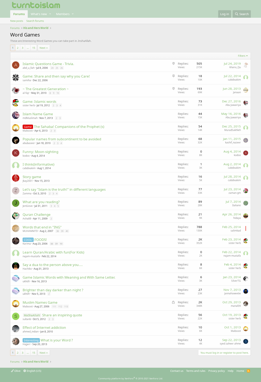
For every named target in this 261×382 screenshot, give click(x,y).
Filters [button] (241, 56)
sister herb (29, 105)
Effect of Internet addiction (44, 327)
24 (52, 67)
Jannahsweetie (232, 293)
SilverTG (236, 280)
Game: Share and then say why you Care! (56, 76)
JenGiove (28, 206)
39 (62, 231)
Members (63, 14)
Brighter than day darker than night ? (53, 290)
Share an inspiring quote (62, 315)
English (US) (33, 371)
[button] (50, 14)
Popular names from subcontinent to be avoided (62, 139)
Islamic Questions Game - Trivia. (48, 63)
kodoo (26, 155)
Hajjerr (27, 344)
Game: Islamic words (39, 101)
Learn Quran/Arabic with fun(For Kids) (53, 252)
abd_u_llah (28, 68)
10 (57, 92)
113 (66, 306)
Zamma (27, 193)
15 (33, 48)
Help (230, 371)
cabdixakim (234, 79)
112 (60, 306)
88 (52, 243)
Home (240, 371)
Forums (19, 14)
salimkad (236, 230)
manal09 (236, 306)
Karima (27, 243)
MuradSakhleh (232, 130)
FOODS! (40, 239)
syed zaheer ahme (230, 343)
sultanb (27, 319)
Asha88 (27, 218)
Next (42, 48)
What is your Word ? (57, 340)
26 (61, 67)
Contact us (176, 371)
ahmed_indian (31, 331)
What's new (39, 14)
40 (67, 231)
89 (56, 243)
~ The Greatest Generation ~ (46, 88)
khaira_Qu (235, 67)
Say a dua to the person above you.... (53, 264)
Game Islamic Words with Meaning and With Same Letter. (69, 277)
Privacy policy (216, 371)
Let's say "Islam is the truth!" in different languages (64, 189)
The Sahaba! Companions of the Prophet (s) (69, 126)
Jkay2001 (28, 181)
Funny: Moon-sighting (40, 151)
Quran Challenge (37, 214)
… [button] (28, 48)
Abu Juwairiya (233, 105)
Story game (32, 176)
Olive (17, 371)
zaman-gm (235, 193)
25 (57, 67)
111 (54, 306)
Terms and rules (195, 371)
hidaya (237, 218)
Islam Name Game (38, 114)
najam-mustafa (31, 256)
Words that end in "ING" (42, 227)
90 (61, 243)
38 (57, 231)
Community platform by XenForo (130, 378)
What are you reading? (41, 201)
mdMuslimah (30, 118)
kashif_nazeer (233, 142)
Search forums (35, 21)
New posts (16, 21)
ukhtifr (26, 281)
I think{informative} (38, 164)
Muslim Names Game (40, 302)
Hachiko (27, 268)
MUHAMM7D (30, 231)
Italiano (236, 205)
